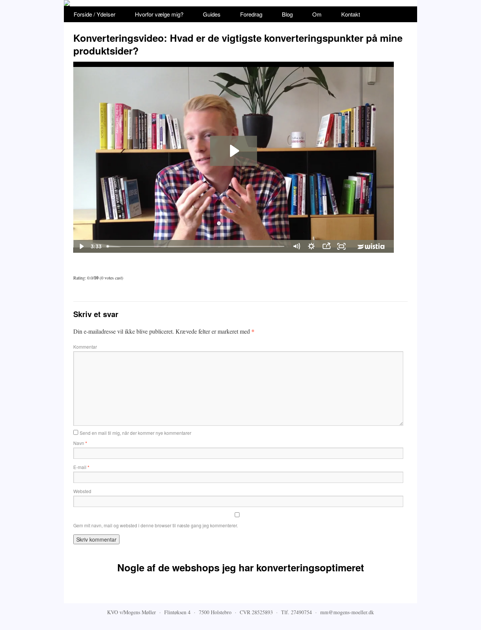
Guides (212, 14)
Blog (287, 14)
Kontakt (350, 14)
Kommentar (85, 346)
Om (317, 14)
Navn (80, 443)
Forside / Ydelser (94, 14)
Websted (82, 491)
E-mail (81, 467)
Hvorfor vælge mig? (159, 14)
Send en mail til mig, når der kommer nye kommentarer (135, 433)
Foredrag (251, 14)
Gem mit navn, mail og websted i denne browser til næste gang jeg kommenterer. (155, 525)
